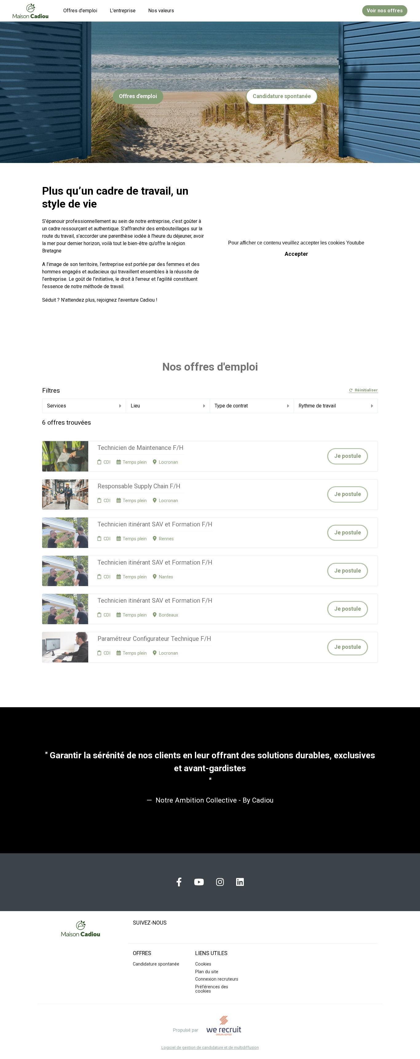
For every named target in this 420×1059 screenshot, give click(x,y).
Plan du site (206, 971)
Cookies (203, 964)
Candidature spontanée (282, 96)
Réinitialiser (366, 390)
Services (56, 406)
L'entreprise (123, 11)
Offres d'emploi (80, 11)
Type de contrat (231, 406)
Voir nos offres (385, 11)
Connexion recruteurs (216, 979)
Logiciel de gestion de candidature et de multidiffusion (210, 1048)
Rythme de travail (317, 406)
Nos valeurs (161, 11)
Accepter (296, 254)
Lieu (135, 406)
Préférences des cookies (211, 989)
